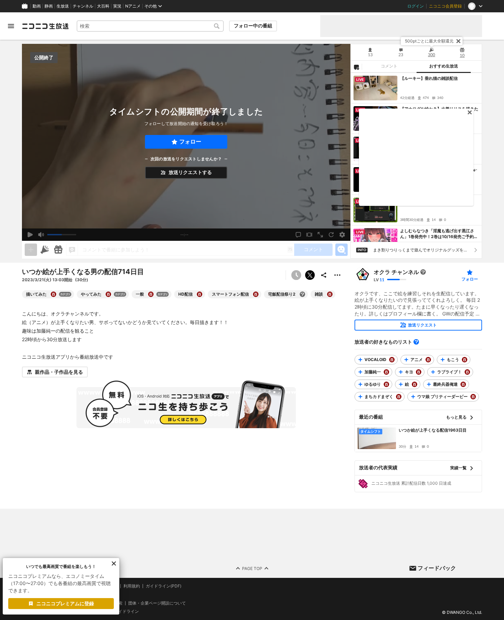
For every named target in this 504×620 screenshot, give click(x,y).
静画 (49, 6)
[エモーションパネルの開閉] (341, 250)
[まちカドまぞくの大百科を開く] (398, 396)
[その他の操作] (337, 275)
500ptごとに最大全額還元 (429, 41)
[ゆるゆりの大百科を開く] (386, 384)
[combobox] (150, 26)
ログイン (415, 6)
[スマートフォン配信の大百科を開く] (256, 294)
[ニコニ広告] (44, 250)
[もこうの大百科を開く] (464, 359)
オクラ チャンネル (396, 272)
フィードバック (437, 568)
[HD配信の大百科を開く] (199, 294)
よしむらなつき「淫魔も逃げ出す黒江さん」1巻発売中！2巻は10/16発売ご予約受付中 (439, 234)
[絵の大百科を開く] (414, 384)
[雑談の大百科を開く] (330, 294)
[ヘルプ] (416, 342)
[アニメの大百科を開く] (428, 359)
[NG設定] (356, 67)
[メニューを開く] (11, 26)
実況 (117, 6)
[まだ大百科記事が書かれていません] (423, 272)
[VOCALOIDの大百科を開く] (392, 359)
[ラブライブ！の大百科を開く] (467, 372)
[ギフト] (58, 250)
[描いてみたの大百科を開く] (53, 294)
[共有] (323, 275)
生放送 (63, 6)
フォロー (190, 142)
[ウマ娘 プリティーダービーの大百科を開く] (473, 396)
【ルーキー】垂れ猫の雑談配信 (429, 78)
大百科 (103, 6)
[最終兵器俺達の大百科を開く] (463, 384)
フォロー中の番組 (253, 25)
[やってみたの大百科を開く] (108, 294)
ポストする (310, 275)
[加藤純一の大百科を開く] (386, 372)
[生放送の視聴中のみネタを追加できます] (31, 250)
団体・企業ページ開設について (157, 603)
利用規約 (131, 586)
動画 (37, 6)
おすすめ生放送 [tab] (443, 66)
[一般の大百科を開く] (151, 294)
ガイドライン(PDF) (163, 586)
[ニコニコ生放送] (45, 26)
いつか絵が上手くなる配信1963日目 (433, 430)
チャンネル (83, 6)
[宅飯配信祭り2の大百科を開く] (302, 294)
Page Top (252, 568)
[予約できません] (296, 275)
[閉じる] (458, 41)
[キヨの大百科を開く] (418, 372)
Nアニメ (133, 6)
